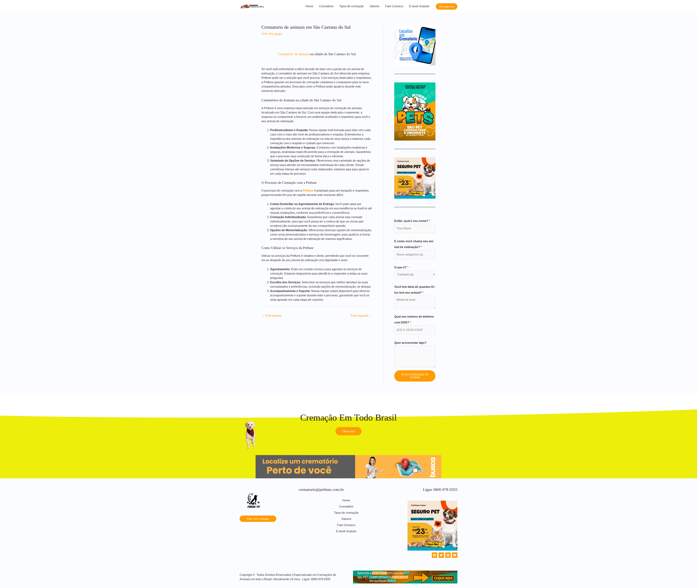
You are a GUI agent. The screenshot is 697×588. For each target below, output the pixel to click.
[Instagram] (448, 555)
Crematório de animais (293, 54)
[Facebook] (434, 555)
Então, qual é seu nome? (412, 220)
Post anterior (272, 315)
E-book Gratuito (419, 6)
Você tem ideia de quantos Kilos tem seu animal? (414, 289)
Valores (374, 6)
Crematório (326, 6)
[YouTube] (454, 555)
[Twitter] (441, 555)
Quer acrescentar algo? (410, 342)
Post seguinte (361, 315)
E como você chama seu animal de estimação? (414, 244)
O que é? (401, 267)
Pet (265, 33)
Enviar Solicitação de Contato (415, 376)
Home (309, 6)
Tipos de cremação (351, 6)
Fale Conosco (394, 6)
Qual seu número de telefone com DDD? (414, 319)
